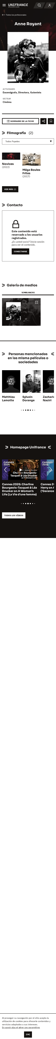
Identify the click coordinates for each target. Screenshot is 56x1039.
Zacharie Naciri (49, 398)
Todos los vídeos (13, 515)
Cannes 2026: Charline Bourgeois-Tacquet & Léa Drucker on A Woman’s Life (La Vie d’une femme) (19, 489)
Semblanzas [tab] (28, 292)
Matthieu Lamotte (8, 398)
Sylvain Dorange (28, 398)
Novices (8, 164)
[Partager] (43, 121)
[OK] (28, 1034)
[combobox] (28, 141)
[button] (36, 302)
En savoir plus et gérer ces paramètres (21, 1027)
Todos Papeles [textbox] (12, 141)
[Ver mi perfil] (49, 5)
